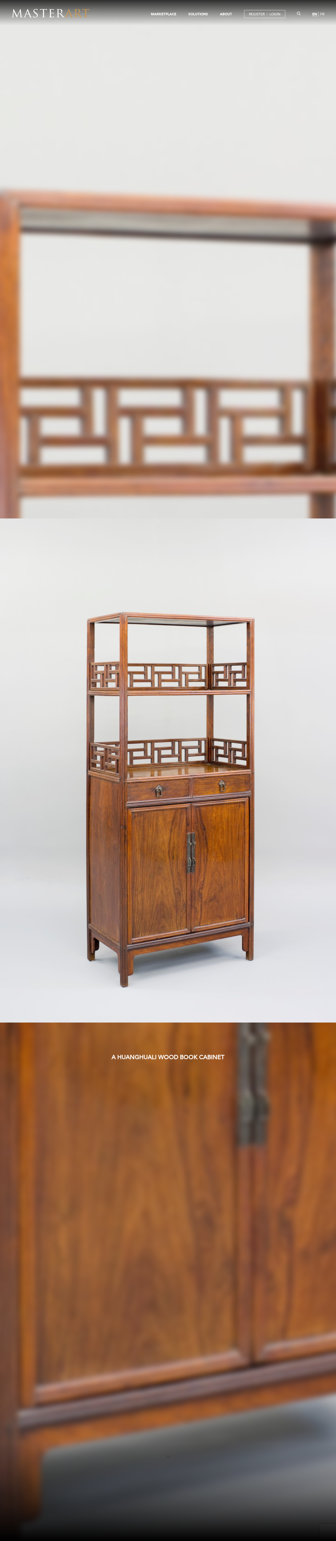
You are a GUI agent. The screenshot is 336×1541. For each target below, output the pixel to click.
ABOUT (226, 14)
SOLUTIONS (198, 14)
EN (314, 14)
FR (322, 14)
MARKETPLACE (163, 14)
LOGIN (274, 14)
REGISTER (257, 14)
